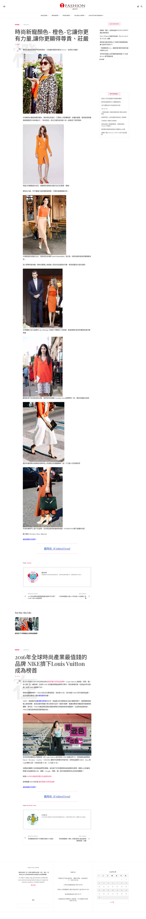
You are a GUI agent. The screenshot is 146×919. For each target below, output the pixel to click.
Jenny (18, 44)
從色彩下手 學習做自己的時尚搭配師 (26, 633)
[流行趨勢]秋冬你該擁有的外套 (110, 105)
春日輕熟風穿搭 (69, 894)
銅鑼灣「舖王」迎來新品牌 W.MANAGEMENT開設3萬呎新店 (114, 31)
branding (30, 805)
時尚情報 (17, 24)
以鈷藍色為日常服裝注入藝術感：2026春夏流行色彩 (73, 899)
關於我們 (33, 885)
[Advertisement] (114, 76)
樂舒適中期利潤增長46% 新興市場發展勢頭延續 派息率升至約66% (114, 43)
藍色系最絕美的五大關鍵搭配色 (111, 102)
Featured (66, 15)
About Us (104, 109)
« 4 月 (112, 902)
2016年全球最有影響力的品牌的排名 (39, 776)
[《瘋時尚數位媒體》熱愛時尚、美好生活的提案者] (73, 6)
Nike (34, 805)
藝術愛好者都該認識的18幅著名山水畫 (113, 129)
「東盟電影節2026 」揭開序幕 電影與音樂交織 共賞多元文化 (114, 49)
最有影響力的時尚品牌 (55, 682)
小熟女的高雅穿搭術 (69, 885)
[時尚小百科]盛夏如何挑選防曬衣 (111, 98)
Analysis (44, 15)
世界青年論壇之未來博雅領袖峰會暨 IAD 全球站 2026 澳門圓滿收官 (114, 55)
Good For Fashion (95, 15)
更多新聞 (101, 59)
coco (18, 676)
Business (55, 15)
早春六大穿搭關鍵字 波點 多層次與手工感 (69, 889)
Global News (79, 15)
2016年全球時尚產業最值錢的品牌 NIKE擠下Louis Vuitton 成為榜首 (51, 663)
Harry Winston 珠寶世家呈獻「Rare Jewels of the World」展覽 (114, 37)
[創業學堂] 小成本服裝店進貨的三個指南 (113, 117)
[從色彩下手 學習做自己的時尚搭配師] (26, 624)
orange (29, 563)
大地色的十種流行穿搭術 (109, 121)
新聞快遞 (17, 649)
